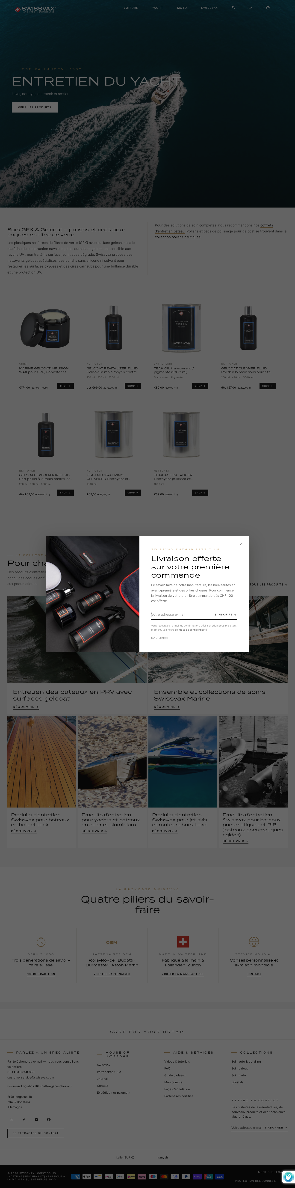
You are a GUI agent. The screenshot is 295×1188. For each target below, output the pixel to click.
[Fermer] (241, 543)
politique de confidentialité (191, 629)
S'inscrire (224, 614)
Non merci (159, 638)
